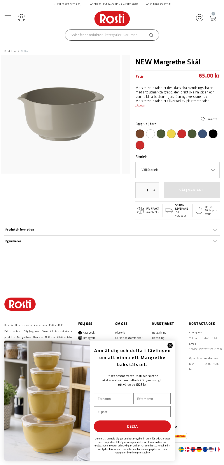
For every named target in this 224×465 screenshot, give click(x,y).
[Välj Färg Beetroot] (140, 145)
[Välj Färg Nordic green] (192, 133)
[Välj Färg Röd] (181, 133)
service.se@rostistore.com (205, 349)
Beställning (159, 332)
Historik (120, 332)
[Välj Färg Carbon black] (213, 133)
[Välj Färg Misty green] (161, 133)
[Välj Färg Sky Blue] (202, 133)
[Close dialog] (170, 345)
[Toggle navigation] (7, 17)
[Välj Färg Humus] (140, 133)
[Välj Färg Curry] (171, 133)
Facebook (89, 332)
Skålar (24, 51)
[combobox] (112, 35)
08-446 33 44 (208, 338)
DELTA (132, 426)
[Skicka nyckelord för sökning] (151, 35)
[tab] (112, 241)
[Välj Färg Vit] (150, 133)
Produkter (10, 51)
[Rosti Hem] (112, 19)
